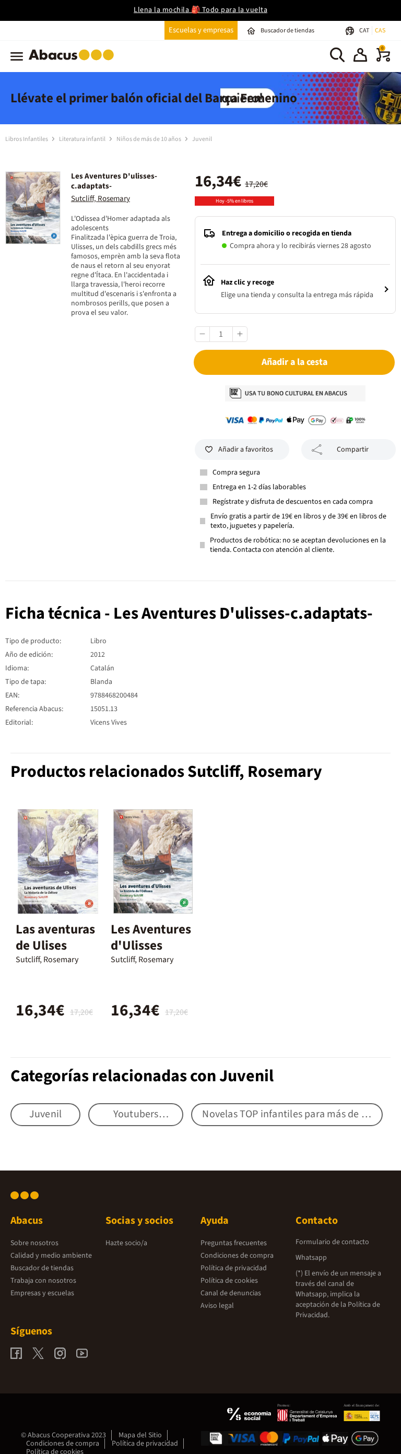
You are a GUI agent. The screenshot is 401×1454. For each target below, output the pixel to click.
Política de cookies (229, 1280)
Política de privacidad (233, 1268)
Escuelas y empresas (201, 30)
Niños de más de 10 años (149, 139)
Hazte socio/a (126, 1243)
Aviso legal (217, 1306)
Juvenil (202, 139)
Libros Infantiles (27, 139)
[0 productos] (383, 59)
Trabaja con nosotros (43, 1280)
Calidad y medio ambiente (51, 1255)
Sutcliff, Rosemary (100, 198)
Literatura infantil (83, 139)
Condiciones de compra (237, 1255)
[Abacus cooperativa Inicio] (74, 62)
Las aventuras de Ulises (55, 937)
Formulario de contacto (332, 1242)
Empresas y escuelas (42, 1293)
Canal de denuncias (230, 1293)
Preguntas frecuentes (233, 1243)
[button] (360, 56)
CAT (364, 30)
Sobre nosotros (34, 1243)
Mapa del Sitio (140, 1435)
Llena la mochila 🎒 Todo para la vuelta (200, 10)
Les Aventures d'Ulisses (151, 937)
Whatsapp (311, 1257)
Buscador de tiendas (42, 1268)
